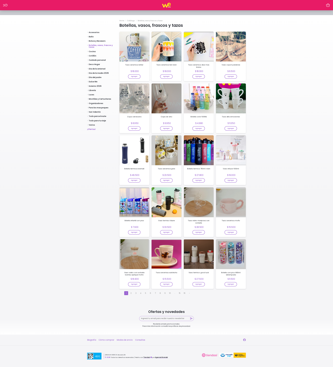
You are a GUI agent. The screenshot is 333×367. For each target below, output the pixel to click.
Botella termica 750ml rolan (198, 169)
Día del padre (95, 77)
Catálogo (131, 21)
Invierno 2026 (95, 86)
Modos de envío (125, 339)
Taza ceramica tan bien (166, 65)
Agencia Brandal (161, 357)
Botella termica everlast (134, 169)
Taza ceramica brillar (134, 65)
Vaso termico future (166, 220)
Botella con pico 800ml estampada (231, 273)
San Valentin (95, 112)
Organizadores (96, 103)
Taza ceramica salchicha (166, 272)
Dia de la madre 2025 (99, 73)
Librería (92, 90)
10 (170, 293)
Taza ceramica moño (231, 220)
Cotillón (92, 56)
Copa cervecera (134, 117)
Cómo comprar (106, 339)
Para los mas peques (98, 108)
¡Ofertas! (91, 129)
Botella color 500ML (199, 117)
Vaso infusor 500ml (231, 169)
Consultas (140, 339)
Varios (92, 125)
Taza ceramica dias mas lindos (198, 66)
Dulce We (93, 82)
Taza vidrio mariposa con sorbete (199, 221)
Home (121, 21)
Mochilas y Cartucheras (100, 99)
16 (184, 293)
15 (179, 293)
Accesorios (94, 32)
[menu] (5, 5)
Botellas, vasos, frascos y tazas (101, 46)
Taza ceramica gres (166, 169)
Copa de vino (166, 117)
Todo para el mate (97, 116)
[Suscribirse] (191, 318)
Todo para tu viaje (97, 121)
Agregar (134, 76)
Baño (91, 37)
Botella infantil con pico (134, 220)
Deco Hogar (94, 64)
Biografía (91, 339)
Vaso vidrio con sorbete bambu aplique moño (134, 273)
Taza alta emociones (231, 117)
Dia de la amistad (97, 69)
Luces (91, 95)
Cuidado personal (97, 60)
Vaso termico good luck (199, 272)
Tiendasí (146, 357)
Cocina (92, 51)
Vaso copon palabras (231, 65)
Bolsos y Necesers (97, 41)
